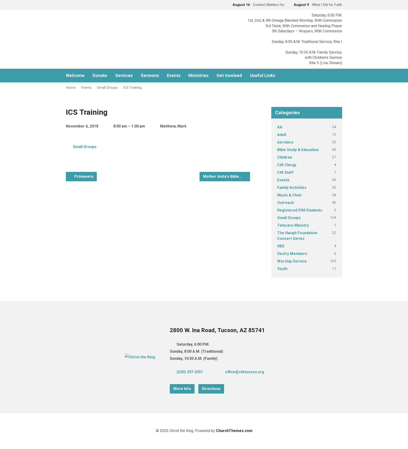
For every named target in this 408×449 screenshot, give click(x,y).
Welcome (75, 75)
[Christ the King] (140, 357)
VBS (280, 246)
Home (71, 87)
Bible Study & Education (298, 150)
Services (124, 75)
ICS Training (132, 87)
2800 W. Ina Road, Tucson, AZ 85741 (217, 330)
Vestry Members (292, 253)
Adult (281, 134)
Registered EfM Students (299, 210)
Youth (282, 269)
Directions (211, 388)
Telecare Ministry (293, 225)
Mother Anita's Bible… (223, 176)
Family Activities (291, 187)
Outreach (285, 202)
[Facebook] (340, 75)
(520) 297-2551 (190, 372)
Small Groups (107, 87)
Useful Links (262, 75)
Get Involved (229, 75)
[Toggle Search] (67, 5)
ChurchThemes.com (234, 430)
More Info (182, 388)
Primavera (83, 176)
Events (173, 75)
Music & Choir (289, 195)
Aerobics (285, 142)
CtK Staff (285, 172)
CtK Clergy (286, 165)
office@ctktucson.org (244, 372)
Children (284, 157)
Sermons (150, 75)
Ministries (198, 75)
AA (279, 127)
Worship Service (292, 261)
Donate (100, 75)
